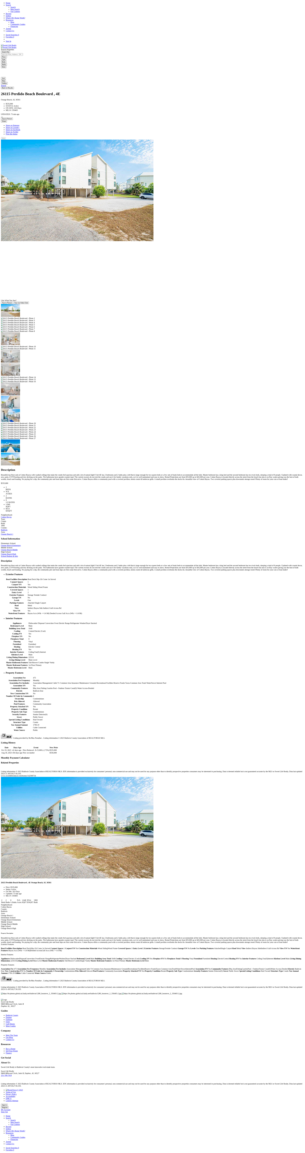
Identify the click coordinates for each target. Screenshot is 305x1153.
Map (3, 81)
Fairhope (9, 1020)
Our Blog (9, 1037)
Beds (3, 62)
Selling (8, 16)
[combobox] (12, 54)
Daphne (9, 1017)
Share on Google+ (13, 128)
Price (4, 57)
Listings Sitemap (12, 1101)
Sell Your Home (12, 1051)
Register (5, 1107)
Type (3, 59)
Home (8, 3)
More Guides (11, 1026)
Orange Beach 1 (7, 534)
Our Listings (15, 11)
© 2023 (20, 1090)
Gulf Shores (10, 1024)
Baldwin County (12, 1015)
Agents (8, 29)
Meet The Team (12, 1035)
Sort (3, 78)
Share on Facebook (13, 130)
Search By (5, 52)
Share (4, 121)
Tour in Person (7, 119)
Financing (14, 26)
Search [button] (3, 86)
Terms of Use (11, 1092)
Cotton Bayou (6, 517)
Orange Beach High (8, 554)
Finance (9, 1053)
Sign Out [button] (4, 1112)
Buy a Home (10, 1049)
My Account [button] (5, 1110)
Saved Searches (12, 35)
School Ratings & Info (9, 556)
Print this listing (11, 134)
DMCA (9, 1099)
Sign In (8, 41)
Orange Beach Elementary (11, 545)
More (3, 67)
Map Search (15, 9)
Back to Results (7, 88)
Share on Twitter (12, 132)
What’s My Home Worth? (15, 18)
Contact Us (10, 31)
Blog (12, 22)
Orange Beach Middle (9, 550)
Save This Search (8, 69)
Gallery (4, 83)
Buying (8, 14)
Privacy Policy (11, 1094)
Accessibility (10, 1096)
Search (8, 5)
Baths (4, 64)
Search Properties (7, 50)
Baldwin (4, 530)
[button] (3, 81)
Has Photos (11, 74)
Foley (8, 1022)
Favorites (10, 37)
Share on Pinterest (12, 125)
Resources (9, 20)
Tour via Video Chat (21, 303)
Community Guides (17, 24)
